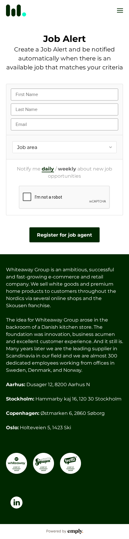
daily (48, 169)
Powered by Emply (64, 532)
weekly (67, 169)
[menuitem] (120, 10)
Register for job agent (64, 235)
